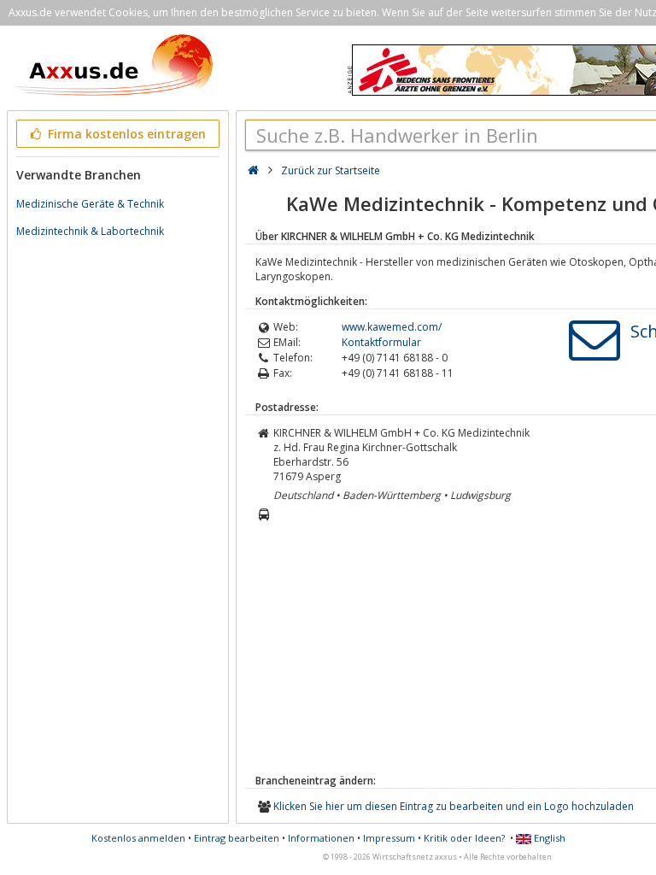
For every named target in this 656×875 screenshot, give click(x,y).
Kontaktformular (381, 342)
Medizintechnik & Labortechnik (90, 231)
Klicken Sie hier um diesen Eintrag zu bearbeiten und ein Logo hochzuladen (453, 806)
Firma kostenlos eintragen (125, 134)
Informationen (321, 837)
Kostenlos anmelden (138, 837)
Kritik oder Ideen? (464, 837)
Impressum (389, 837)
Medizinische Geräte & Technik (90, 204)
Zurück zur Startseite (330, 170)
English (548, 837)
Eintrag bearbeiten (236, 837)
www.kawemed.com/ (392, 327)
